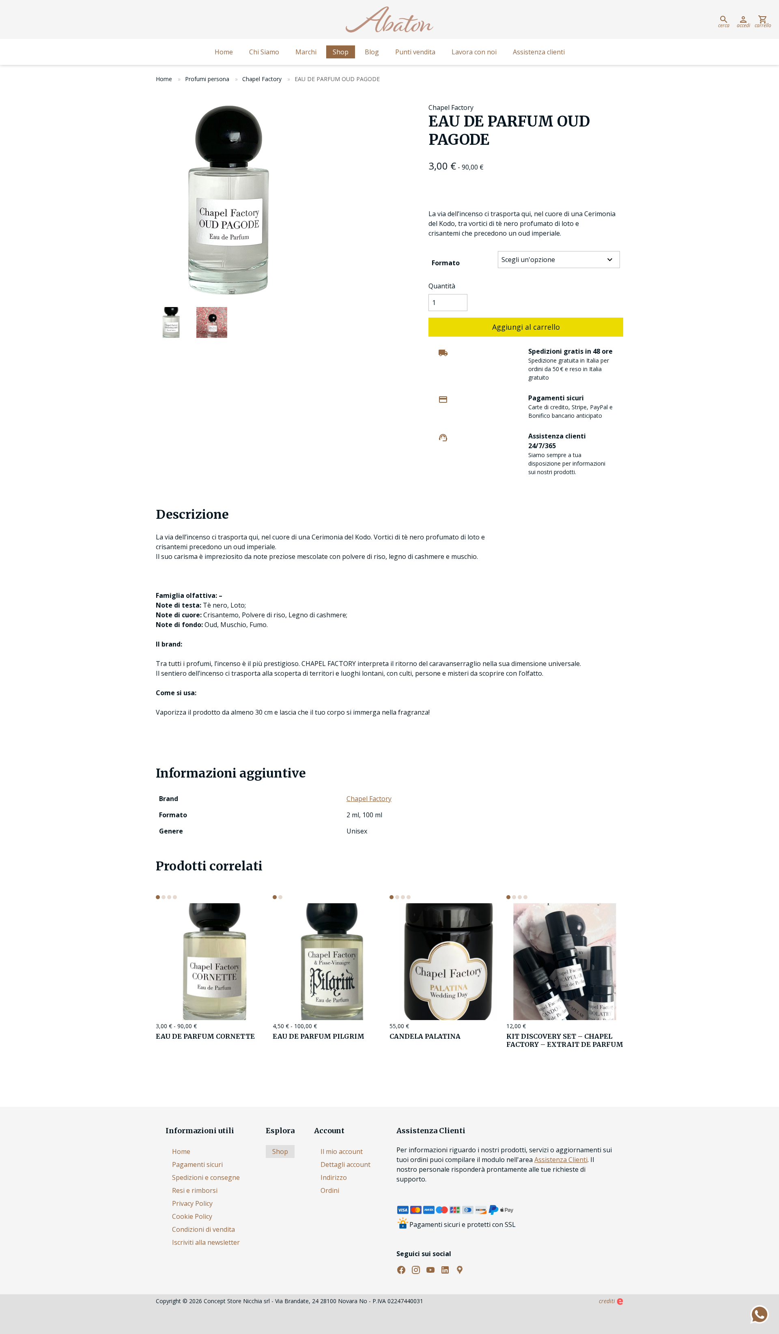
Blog (372, 51)
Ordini (330, 1190)
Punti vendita (415, 51)
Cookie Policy (192, 1216)
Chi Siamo (264, 51)
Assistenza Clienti (560, 1159)
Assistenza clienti (539, 51)
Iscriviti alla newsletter (206, 1242)
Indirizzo (334, 1177)
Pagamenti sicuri (197, 1164)
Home (224, 51)
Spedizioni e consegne (206, 1177)
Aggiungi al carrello (526, 327)
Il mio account (342, 1151)
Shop (341, 51)
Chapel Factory (262, 79)
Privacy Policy (192, 1203)
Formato (446, 262)
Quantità (441, 285)
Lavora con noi (474, 51)
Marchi (305, 51)
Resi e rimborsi (194, 1190)
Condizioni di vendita (203, 1229)
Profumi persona (207, 79)
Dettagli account (345, 1164)
